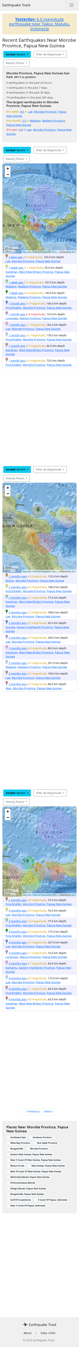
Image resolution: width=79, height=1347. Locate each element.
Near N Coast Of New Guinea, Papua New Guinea (35, 1171)
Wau (8, 688)
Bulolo (10, 580)
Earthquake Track (16, 5)
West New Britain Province (36, 272)
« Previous (33, 1111)
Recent (16, 54)
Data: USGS (48, 1333)
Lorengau (12, 318)
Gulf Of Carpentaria (20, 1199)
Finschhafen (13, 307)
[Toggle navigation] (72, 5)
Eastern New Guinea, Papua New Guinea (31, 1154)
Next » (48, 1111)
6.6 (21, 129)
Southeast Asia (18, 1137)
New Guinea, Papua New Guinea (48, 1165)
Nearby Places (15, 63)
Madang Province (53, 120)
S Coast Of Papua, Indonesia (52, 1199)
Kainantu (11, 967)
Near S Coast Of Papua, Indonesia (27, 1205)
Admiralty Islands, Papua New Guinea (29, 1176)
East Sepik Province (47, 1142)
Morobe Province (45, 111)
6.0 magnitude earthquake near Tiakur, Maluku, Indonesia (39, 23)
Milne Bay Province (20, 1142)
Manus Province (30, 318)
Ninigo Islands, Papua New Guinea (28, 1188)
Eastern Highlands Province (35, 627)
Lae (30, 111)
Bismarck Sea (17, 1165)
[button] (29, 223)
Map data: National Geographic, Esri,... (40, 251)
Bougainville (16, 1148)
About (27, 1333)
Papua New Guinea (18, 125)
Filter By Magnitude (49, 54)
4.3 (22, 111)
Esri (74, 251)
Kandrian (11, 272)
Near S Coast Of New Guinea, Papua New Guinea (35, 1159)
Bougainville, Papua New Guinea (27, 1194)
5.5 (24, 120)
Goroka (10, 627)
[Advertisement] (39, 416)
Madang (35, 120)
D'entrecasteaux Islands (22, 1182)
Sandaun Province (42, 1137)
